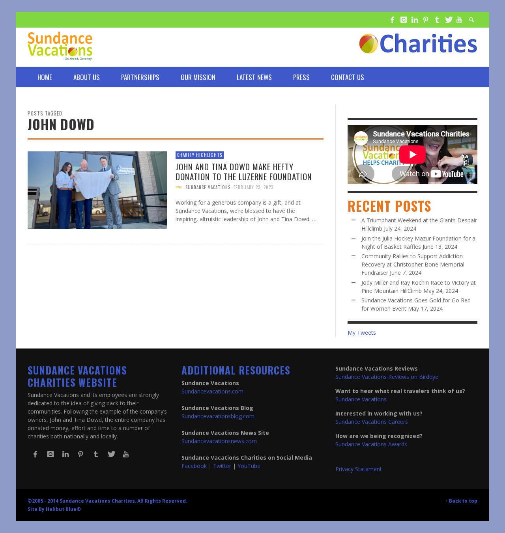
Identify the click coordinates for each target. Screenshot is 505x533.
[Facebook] (392, 20)
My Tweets (362, 332)
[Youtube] (459, 20)
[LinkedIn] (414, 20)
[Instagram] (403, 20)
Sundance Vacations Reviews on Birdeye (386, 376)
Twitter (222, 466)
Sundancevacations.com (212, 391)
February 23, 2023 (253, 187)
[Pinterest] (425, 20)
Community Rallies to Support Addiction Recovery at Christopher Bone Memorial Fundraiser (412, 264)
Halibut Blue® (63, 509)
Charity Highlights (199, 155)
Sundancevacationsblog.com (217, 416)
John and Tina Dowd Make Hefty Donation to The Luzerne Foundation (244, 171)
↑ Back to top (461, 501)
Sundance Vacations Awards (371, 444)
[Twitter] (448, 20)
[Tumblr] (437, 20)
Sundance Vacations (207, 187)
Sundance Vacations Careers (371, 421)
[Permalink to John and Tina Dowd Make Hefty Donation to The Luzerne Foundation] (97, 189)
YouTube (249, 466)
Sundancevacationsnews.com (219, 441)
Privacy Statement (358, 469)
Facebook (194, 466)
